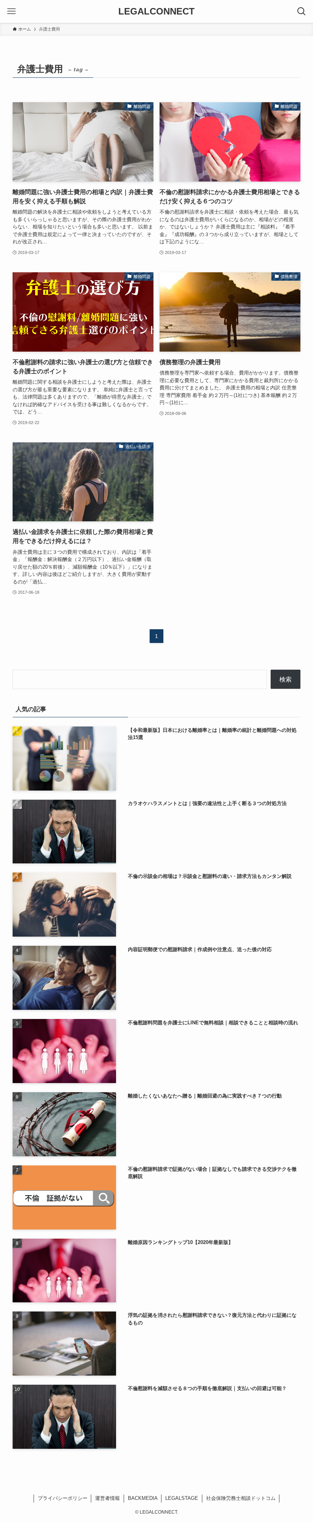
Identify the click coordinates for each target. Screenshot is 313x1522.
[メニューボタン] (11, 11)
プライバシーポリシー (62, 1498)
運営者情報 (107, 1498)
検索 (285, 679)
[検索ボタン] (301, 11)
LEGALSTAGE (181, 1498)
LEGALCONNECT (156, 11)
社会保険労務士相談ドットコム (241, 1498)
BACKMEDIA (143, 1498)
